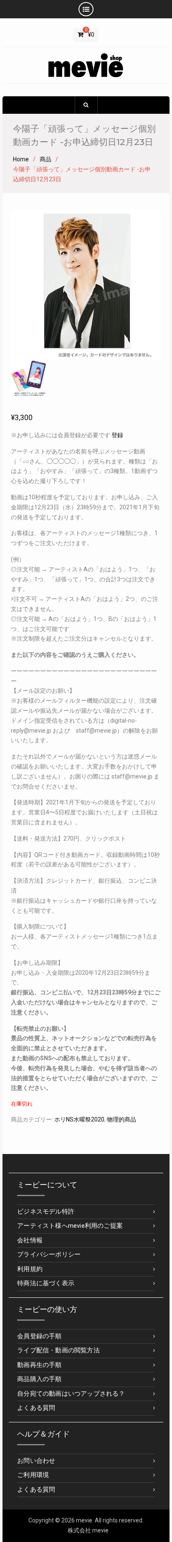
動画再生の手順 (39, 1365)
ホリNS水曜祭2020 (79, 1119)
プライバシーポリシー (49, 1254)
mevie (84, 1520)
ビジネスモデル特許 (45, 1211)
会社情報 (30, 1240)
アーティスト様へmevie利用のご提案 (70, 1225)
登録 (117, 435)
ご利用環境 (33, 1475)
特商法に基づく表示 (45, 1283)
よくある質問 (36, 1408)
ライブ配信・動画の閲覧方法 (58, 1350)
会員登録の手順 (39, 1336)
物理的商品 (121, 1119)
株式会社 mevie (88, 1530)
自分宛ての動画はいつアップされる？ (71, 1393)
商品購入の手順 (39, 1379)
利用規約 (30, 1269)
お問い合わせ (36, 1460)
